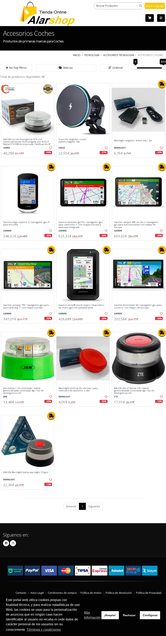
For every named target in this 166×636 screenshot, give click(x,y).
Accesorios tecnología (118, 55)
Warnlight (120, 148)
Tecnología (92, 55)
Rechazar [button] (129, 615)
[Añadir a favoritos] (50, 148)
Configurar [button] (150, 615)
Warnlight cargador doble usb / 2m (133, 140)
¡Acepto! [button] (110, 615)
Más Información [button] (92, 615)
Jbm (5, 396)
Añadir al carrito (29, 161)
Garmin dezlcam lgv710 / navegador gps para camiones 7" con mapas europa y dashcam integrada (80, 224)
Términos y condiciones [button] (44, 629)
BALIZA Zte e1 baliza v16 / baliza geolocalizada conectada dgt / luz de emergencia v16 (134, 390)
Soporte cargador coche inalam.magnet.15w (72, 140)
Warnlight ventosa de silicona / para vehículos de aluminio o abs (78, 389)
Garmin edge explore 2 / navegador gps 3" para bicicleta (26, 223)
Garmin (7, 230)
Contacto (21, 593)
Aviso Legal (37, 593)
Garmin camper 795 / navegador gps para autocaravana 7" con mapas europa (26, 306)
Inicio (77, 55)
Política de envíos (91, 593)
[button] (66, 67)
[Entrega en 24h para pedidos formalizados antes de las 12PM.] (162, 84)
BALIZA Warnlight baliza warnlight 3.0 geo (25, 472)
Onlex (62, 148)
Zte (116, 396)
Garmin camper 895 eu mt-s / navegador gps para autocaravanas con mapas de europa (136, 224)
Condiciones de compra (62, 593)
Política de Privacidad (148, 593)
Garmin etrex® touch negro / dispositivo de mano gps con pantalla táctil (81, 306)
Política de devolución (119, 593)
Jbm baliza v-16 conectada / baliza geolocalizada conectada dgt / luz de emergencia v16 (23, 390)
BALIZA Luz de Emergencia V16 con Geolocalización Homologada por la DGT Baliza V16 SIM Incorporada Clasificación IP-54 (27, 143)
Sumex (6, 148)
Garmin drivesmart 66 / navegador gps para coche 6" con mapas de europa (138, 306)
